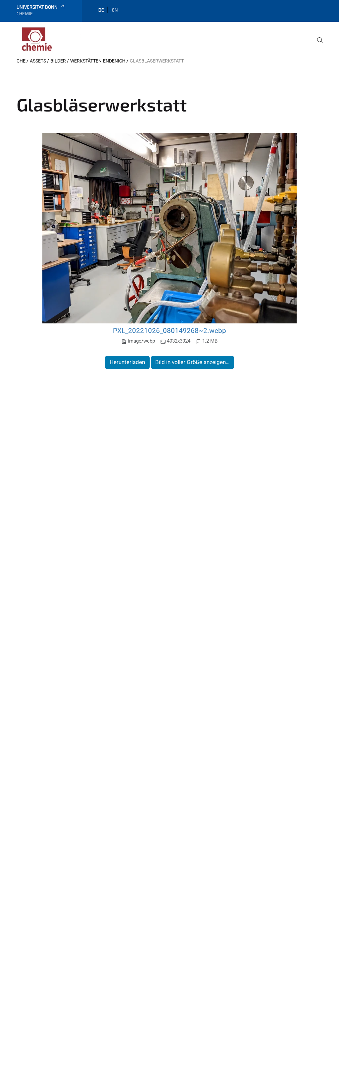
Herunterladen (127, 362)
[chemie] (49, 39)
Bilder (58, 60)
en (115, 10)
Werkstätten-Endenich (97, 60)
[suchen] (317, 45)
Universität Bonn (37, 7)
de (101, 10)
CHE (21, 60)
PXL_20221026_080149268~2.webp (169, 330)
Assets (38, 60)
